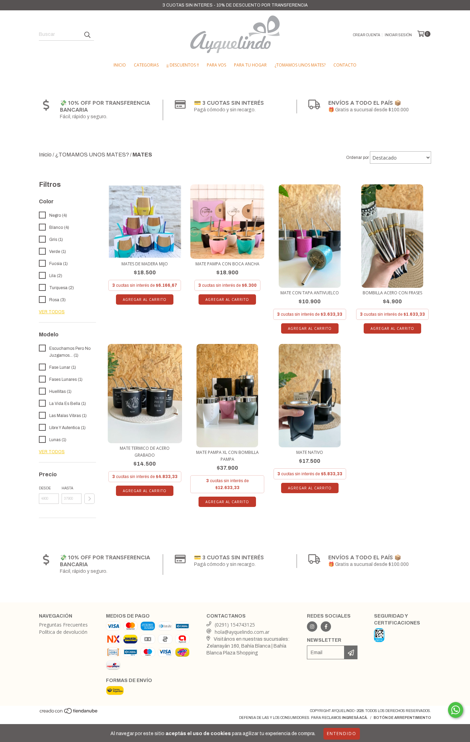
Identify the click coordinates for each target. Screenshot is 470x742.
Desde (45, 488)
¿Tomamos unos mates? (300, 65)
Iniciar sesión (398, 35)
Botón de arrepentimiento (402, 718)
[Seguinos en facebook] (326, 626)
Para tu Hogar (250, 65)
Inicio (120, 65)
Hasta (67, 488)
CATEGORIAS (146, 65)
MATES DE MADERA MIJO (144, 264)
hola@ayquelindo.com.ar (242, 632)
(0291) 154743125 (235, 624)
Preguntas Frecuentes (63, 624)
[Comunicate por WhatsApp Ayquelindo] (455, 710)
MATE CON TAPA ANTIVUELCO (309, 293)
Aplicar (89, 499)
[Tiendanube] (69, 713)
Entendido (341, 733)
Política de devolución (63, 632)
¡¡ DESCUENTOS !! (183, 65)
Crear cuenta (366, 35)
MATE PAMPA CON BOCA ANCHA (227, 264)
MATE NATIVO (309, 452)
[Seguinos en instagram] (312, 626)
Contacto (344, 65)
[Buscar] (87, 34)
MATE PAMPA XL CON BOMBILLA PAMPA (227, 455)
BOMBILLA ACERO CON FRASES (392, 293)
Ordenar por (357, 157)
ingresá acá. (355, 718)
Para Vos (216, 65)
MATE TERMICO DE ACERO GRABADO (145, 451)
